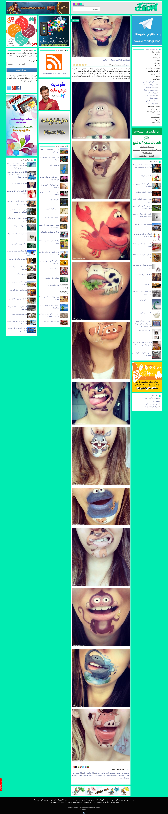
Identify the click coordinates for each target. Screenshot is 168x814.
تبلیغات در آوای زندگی (151, 398)
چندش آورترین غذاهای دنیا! (17, 299)
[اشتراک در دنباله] (78, 767)
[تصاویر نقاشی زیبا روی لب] (101, 36)
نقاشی (118, 773)
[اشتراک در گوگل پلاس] (74, 767)
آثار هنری (79, 773)
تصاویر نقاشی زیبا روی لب (18, 183)
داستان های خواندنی (150, 82)
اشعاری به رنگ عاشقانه (144, 274)
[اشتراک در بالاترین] (88, 767)
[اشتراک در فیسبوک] (85, 767)
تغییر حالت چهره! (53, 285)
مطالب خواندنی (75, 20)
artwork (121, 775)
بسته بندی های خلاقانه (144, 331)
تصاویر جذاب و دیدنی (149, 84)
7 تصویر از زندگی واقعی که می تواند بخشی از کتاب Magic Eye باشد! (142, 323)
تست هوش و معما (150, 90)
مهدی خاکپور (125, 65)
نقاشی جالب (110, 773)
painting (75, 775)
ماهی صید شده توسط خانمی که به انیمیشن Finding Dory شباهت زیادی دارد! (17, 165)
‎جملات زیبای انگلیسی (19, 244)
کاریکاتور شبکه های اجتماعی (49, 232)
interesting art (124, 778)
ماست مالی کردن (146, 313)
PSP (87, 809)
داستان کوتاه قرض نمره (51, 209)
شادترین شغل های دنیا (19, 314)
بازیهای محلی (152, 93)
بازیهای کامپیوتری (151, 95)
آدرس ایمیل (33, 61)
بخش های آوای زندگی (151, 49)
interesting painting (86, 775)
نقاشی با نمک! (22, 274)
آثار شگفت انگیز (88, 773)
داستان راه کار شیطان (144, 192)
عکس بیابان (148, 284)
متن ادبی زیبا (54, 268)
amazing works (112, 775)
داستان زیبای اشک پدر (51, 217)
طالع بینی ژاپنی (54, 165)
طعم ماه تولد (54, 199)
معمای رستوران (146, 175)
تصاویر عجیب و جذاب (19, 226)
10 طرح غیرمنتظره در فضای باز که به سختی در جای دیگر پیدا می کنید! (17, 174)
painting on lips (99, 775)
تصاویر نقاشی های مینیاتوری (17, 233)
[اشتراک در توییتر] (83, 767)
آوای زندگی (154, 396)
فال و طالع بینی (151, 103)
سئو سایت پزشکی (152, 404)
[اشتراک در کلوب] (81, 767)
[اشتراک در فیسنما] (76, 767)
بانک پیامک (153, 98)
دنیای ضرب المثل (151, 87)
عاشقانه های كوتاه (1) (51, 321)
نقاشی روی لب (100, 773)
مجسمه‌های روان (146, 300)
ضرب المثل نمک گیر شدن (18, 290)
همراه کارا (155, 401)
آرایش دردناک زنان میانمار (18, 259)
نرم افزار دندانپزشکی (151, 406)
